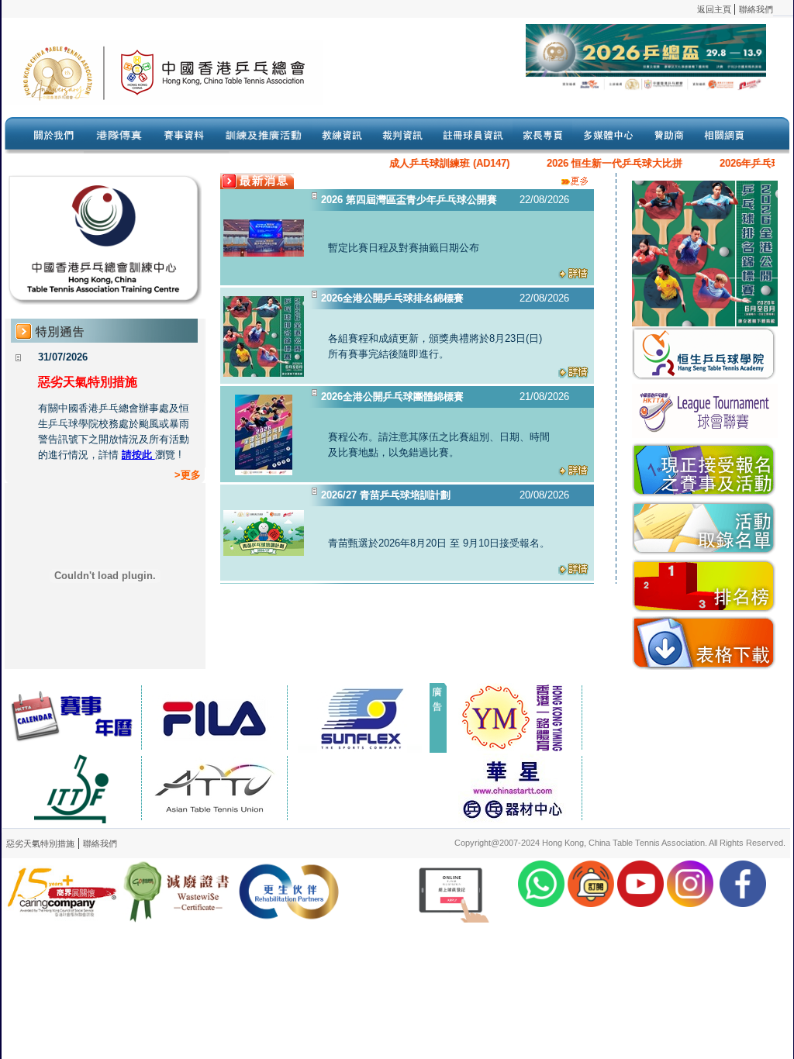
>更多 (187, 475)
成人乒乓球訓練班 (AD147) (434, 163)
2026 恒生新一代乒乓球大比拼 (599, 163)
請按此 (138, 455)
